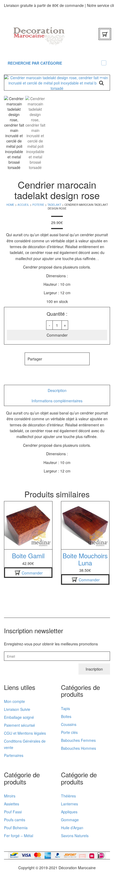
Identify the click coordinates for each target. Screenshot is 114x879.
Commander (57, 335)
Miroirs (9, 795)
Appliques (69, 811)
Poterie (38, 205)
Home (10, 205)
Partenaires (13, 755)
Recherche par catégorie (35, 63)
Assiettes (11, 803)
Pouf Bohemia (16, 827)
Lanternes (69, 803)
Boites (66, 716)
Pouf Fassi (13, 811)
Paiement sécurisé (19, 725)
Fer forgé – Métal (18, 835)
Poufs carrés (14, 819)
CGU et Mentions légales (25, 733)
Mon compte (14, 701)
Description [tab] (57, 390)
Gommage (70, 819)
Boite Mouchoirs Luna (85, 559)
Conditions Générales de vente (25, 744)
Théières (68, 795)
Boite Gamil (28, 555)
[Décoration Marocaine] (39, 33)
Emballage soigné (19, 717)
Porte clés (69, 732)
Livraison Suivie (17, 709)
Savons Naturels (75, 835)
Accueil (23, 205)
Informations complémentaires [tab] (57, 400)
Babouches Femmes (78, 740)
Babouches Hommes (78, 748)
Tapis (65, 708)
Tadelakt (54, 205)
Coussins (68, 724)
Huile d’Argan (72, 827)
